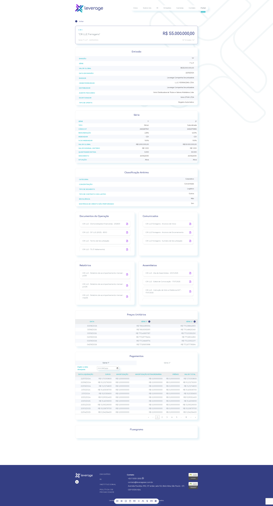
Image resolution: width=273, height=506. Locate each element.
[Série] (121, 501)
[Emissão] (117, 501)
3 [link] (167, 417)
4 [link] (171, 417)
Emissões (105, 474)
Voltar (81, 21)
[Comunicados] (134, 501)
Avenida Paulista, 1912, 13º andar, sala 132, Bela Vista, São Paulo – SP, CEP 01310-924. (156, 488)
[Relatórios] (138, 501)
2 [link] (162, 417)
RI (101, 479)
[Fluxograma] (156, 501)
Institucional (108, 484)
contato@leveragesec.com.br (140, 482)
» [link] (195, 417)
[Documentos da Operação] (130, 501)
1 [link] (157, 417)
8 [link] (186, 417)
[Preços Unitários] (147, 501)
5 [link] (176, 417)
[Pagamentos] (151, 501)
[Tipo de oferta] (126, 501)
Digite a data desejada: (82, 368)
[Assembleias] (143, 501)
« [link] (148, 417)
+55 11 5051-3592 (135, 479)
